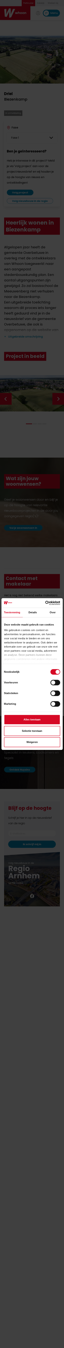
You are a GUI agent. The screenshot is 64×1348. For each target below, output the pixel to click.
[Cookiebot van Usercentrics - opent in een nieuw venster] (45, 603)
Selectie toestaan (32, 730)
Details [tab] (33, 612)
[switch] (55, 682)
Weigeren (32, 742)
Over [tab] (52, 612)
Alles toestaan (32, 719)
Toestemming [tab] (12, 612)
